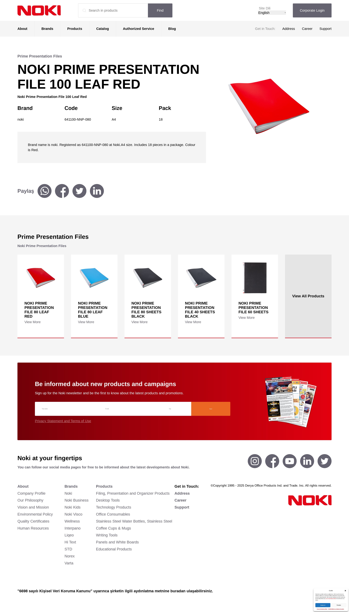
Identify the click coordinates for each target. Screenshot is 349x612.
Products (74, 29)
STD (68, 549)
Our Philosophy (30, 500)
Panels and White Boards (117, 542)
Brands (47, 29)
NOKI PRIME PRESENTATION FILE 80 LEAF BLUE (92, 309)
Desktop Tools (108, 500)
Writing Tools (107, 535)
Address (288, 29)
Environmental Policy (35, 514)
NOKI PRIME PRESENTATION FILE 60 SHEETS (253, 307)
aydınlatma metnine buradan (159, 591)
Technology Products (113, 507)
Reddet (339, 605)
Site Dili (264, 8)
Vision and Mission (33, 507)
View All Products (308, 296)
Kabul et (322, 605)
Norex (70, 556)
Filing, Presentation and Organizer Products (133, 493)
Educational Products (114, 549)
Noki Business (77, 500)
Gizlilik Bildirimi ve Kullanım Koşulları (336, 609)
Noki (68, 493)
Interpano (73, 528)
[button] (345, 591)
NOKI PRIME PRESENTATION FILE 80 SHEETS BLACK (146, 309)
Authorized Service (138, 29)
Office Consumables (113, 514)
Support (325, 29)
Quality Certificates (33, 521)
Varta (69, 563)
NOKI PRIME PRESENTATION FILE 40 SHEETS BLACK (200, 309)
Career (307, 29)
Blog (172, 29)
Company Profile (31, 493)
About (22, 29)
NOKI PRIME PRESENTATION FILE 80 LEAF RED (39, 309)
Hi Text (70, 542)
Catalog (102, 29)
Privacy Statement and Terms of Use (63, 421)
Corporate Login (312, 10)
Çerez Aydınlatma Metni (330, 598)
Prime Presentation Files (39, 56)
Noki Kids (73, 507)
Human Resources (33, 528)
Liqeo (69, 535)
